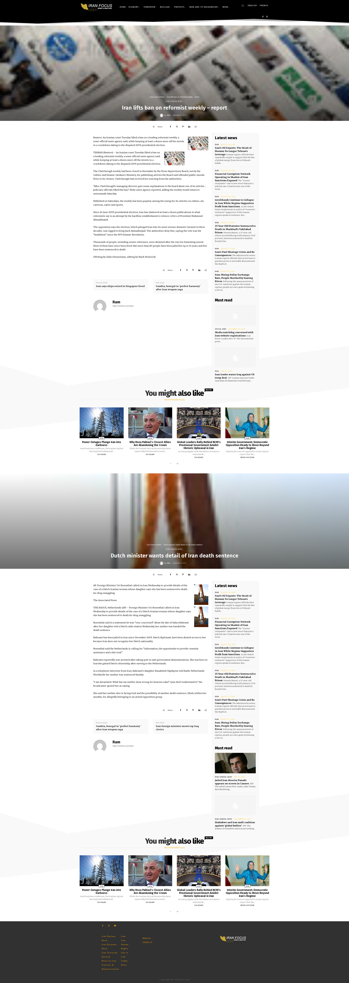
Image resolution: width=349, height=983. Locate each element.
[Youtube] (115, 925)
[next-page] (177, 464)
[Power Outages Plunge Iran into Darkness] (102, 422)
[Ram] (162, 115)
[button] (242, 5)
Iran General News (157, 97)
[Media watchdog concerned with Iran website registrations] (235, 315)
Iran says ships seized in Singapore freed (120, 286)
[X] (267, 16)
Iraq (217, 371)
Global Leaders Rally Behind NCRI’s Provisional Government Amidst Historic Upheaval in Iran (199, 445)
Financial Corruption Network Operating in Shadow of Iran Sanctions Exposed (232, 177)
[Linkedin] (189, 126)
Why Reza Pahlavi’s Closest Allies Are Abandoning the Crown (150, 443)
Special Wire (220, 329)
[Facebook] (263, 16)
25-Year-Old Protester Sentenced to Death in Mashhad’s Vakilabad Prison (235, 229)
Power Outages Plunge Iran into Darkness (101, 443)
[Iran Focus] (97, 7)
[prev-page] (171, 464)
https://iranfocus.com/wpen (123, 306)
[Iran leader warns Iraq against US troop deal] (235, 357)
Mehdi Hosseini (247, 457)
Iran (217, 144)
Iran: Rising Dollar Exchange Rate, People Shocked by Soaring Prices (234, 278)
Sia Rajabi (101, 454)
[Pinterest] (183, 126)
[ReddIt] (195, 126)
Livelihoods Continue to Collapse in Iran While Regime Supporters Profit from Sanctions (234, 203)
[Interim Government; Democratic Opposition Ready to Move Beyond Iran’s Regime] (247, 422)
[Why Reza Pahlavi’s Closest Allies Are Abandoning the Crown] (150, 422)
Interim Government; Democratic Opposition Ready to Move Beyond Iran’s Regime (247, 445)
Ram (168, 115)
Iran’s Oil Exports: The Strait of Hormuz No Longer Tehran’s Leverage (233, 151)
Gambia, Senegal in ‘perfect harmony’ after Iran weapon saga (178, 288)
